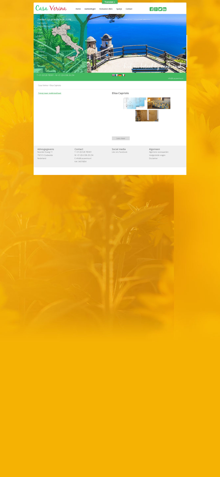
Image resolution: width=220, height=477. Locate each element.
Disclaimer (153, 158)
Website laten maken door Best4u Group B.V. (122, 171)
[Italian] (123, 75)
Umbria (40, 51)
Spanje (119, 9)
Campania (42, 22)
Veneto (40, 54)
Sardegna (41, 45)
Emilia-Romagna (44, 26)
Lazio (39, 32)
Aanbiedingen (90, 9)
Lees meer (120, 138)
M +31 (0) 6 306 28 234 (65, 75)
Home (78, 9)
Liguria (40, 35)
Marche (41, 38)
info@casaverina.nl (175, 78)
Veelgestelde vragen (157, 155)
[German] (120, 75)
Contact (129, 9)
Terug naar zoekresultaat (49, 93)
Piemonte (42, 42)
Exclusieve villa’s (106, 9)
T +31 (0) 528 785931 (45, 75)
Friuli (39, 29)
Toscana (41, 48)
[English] (113, 75)
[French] (116, 75)
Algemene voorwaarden (158, 152)
